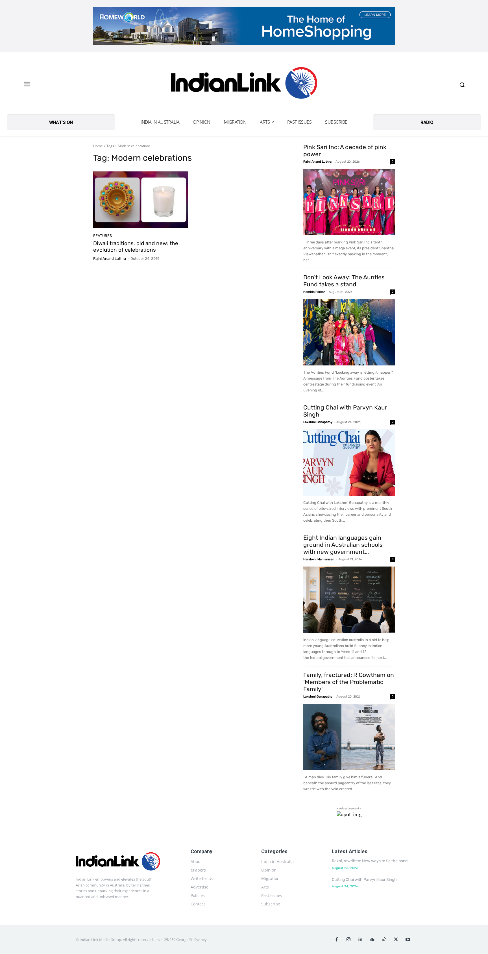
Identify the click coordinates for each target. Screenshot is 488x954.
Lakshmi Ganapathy (317, 422)
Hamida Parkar (314, 292)
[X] (395, 939)
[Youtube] (407, 939)
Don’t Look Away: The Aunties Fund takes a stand (344, 281)
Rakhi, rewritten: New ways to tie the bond (370, 861)
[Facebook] (336, 939)
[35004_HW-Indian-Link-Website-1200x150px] (244, 26)
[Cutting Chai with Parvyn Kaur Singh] (349, 462)
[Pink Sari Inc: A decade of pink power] (349, 202)
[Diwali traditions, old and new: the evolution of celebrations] (140, 199)
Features (102, 236)
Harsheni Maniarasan (318, 559)
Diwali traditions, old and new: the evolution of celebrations (135, 246)
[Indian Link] (244, 84)
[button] (462, 85)
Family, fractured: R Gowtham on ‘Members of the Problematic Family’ (348, 681)
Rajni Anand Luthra (109, 258)
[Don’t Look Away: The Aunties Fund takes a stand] (349, 332)
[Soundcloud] (372, 939)
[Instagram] (348, 939)
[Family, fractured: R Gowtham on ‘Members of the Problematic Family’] (349, 737)
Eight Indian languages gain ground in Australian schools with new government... (343, 544)
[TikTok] (384, 939)
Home (98, 145)
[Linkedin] (360, 939)
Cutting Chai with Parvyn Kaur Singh (364, 879)
